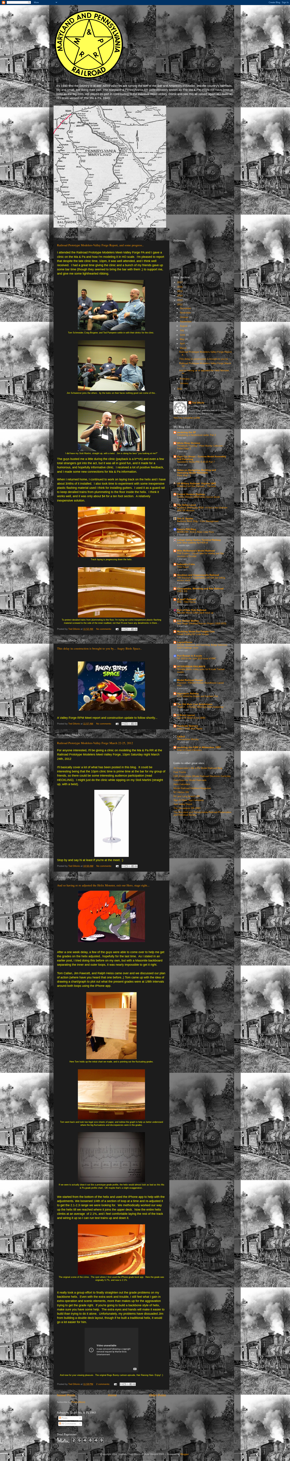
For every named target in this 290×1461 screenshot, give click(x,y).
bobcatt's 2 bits (186, 564)
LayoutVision (184, 642)
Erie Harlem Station (188, 621)
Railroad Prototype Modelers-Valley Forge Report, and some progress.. (100, 245)
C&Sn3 (181, 736)
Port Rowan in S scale (189, 656)
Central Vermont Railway (191, 494)
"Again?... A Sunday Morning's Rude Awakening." (201, 707)
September (186, 321)
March (183, 348)
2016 (180, 287)
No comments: (104, 629)
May (182, 339)
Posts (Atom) (78, 1402)
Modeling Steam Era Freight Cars (196, 631)
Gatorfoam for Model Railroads (190, 780)
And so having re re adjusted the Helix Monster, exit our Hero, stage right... (103, 885)
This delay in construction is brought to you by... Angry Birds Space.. (99, 648)
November (186, 312)
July (182, 330)
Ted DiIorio (198, 402)
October (184, 317)
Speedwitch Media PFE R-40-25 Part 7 (196, 462)
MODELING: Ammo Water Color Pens (195, 532)
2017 (180, 282)
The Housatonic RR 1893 (187, 808)
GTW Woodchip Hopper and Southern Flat (197, 696)
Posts (64, 1418)
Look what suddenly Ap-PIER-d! (192, 542)
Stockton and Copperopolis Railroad (198, 575)
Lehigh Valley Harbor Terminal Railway (199, 540)
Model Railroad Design (190, 680)
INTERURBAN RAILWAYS (191, 666)
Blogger (184, 1454)
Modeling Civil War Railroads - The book (196, 486)
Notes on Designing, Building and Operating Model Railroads (196, 471)
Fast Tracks (180, 772)
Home (112, 1395)
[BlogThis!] (126, 629)
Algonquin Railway (188, 693)
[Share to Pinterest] (135, 629)
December (186, 308)
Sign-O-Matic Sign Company (189, 800)
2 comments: (103, 1384)
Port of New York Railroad (191, 610)
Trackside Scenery (187, 726)
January (184, 383)
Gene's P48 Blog (186, 529)
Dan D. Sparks (185, 518)
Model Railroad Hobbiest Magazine (192, 788)
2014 (180, 295)
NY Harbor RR (181, 792)
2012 (180, 304)
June (183, 335)
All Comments (68, 1423)
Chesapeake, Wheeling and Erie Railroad (200, 588)
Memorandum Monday (188, 739)
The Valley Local (186, 505)
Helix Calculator (182, 784)
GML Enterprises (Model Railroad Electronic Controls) (202, 776)
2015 (180, 291)
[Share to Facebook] (132, 629)
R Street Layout (186, 715)
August (184, 326)
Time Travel (183, 567)
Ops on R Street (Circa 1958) (191, 718)
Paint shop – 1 (184, 475)
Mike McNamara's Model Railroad (196, 550)
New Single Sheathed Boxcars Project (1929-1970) (201, 623)
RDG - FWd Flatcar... (187, 602)
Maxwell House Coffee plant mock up (195, 612)
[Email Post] (116, 629)
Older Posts (157, 1395)
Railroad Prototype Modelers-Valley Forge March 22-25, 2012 (95, 743)
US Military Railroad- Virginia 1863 (196, 483)
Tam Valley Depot (183, 804)
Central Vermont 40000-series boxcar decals (198, 497)
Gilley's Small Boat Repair (189, 728)
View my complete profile (187, 418)
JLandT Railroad (186, 599)
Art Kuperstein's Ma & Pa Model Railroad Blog (198, 768)
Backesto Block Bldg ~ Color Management (198, 521)
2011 (180, 389)
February (185, 378)
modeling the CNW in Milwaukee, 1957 (199, 747)
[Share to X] (129, 629)
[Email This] (123, 629)
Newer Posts (66, 1395)
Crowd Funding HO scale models (193, 634)
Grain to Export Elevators (189, 750)
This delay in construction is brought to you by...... (205, 359)
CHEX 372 (182, 591)
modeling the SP (186, 432)
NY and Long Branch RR (187, 796)
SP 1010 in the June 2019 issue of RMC (196, 658)
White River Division (188, 443)
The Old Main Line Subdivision (194, 704)
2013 (180, 300)
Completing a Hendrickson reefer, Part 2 (196, 435)
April (182, 343)
